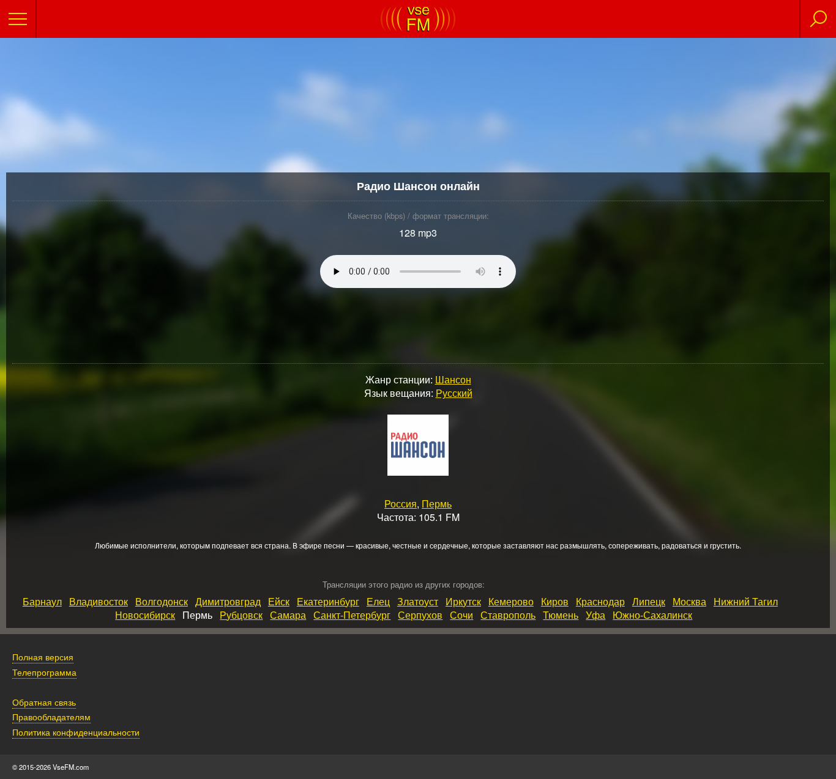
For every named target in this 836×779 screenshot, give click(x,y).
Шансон (453, 379)
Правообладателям (51, 716)
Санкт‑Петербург (351, 615)
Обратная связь (44, 701)
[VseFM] (418, 28)
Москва (689, 601)
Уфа (595, 615)
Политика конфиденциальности (76, 731)
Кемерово (511, 601)
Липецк (648, 601)
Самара (288, 615)
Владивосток (98, 601)
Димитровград (228, 601)
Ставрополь (508, 615)
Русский (454, 393)
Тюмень (560, 615)
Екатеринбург (328, 601)
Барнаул (42, 601)
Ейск (278, 601)
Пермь (437, 504)
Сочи (461, 615)
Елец (378, 601)
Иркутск (463, 601)
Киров (555, 601)
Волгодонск (161, 601)
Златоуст (417, 601)
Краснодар (600, 601)
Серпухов (420, 615)
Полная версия (42, 656)
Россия (400, 504)
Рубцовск (241, 615)
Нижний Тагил (746, 601)
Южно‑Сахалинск (652, 615)
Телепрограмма (44, 671)
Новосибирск (145, 615)
